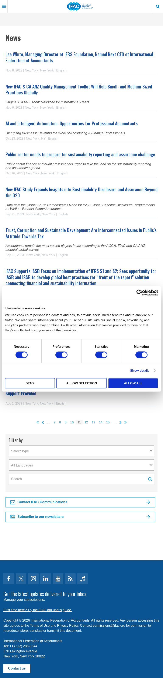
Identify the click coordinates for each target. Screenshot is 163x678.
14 (100, 422)
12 (86, 422)
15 (108, 422)
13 (93, 422)
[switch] (61, 355)
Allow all (133, 383)
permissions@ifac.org (109, 625)
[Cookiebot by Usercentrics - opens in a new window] (139, 293)
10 (72, 422)
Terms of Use (40, 625)
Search (157, 6)
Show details (139, 370)
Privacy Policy (67, 625)
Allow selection (81, 383)
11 (79, 422)
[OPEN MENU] (4, 6)
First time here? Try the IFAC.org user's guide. (37, 610)
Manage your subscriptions (23, 599)
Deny (29, 383)
